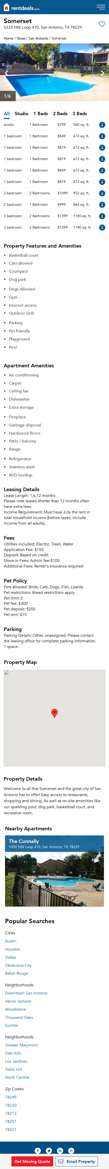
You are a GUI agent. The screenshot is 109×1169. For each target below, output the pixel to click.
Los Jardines (16, 1061)
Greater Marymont (21, 1045)
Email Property (80, 1161)
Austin (10, 941)
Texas (21, 38)
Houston (12, 949)
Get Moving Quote (32, 1161)
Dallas (10, 957)
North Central (17, 1077)
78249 (10, 1097)
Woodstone (15, 1009)
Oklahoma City (18, 965)
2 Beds (60, 113)
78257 (10, 1121)
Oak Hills (13, 1053)
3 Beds (79, 113)
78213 (10, 1113)
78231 (10, 1129)
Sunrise (11, 1025)
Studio (21, 113)
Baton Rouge (16, 973)
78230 (10, 1105)
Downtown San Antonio (26, 993)
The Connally (24, 841)
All (7, 113)
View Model (102, 125)
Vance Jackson (18, 1001)
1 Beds (40, 113)
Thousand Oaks (19, 1017)
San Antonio (38, 38)
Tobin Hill (13, 1069)
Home (8, 38)
